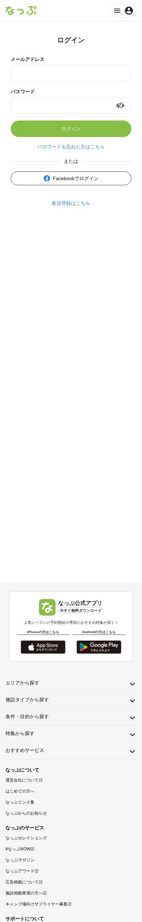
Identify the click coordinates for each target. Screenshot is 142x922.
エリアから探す (22, 682)
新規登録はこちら (71, 203)
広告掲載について (22, 882)
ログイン (71, 129)
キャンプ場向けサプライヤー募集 (37, 904)
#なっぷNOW (18, 849)
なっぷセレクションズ (26, 838)
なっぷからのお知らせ (26, 813)
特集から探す (20, 733)
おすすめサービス (25, 750)
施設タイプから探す (27, 699)
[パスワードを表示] (120, 105)
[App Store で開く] (43, 647)
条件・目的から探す (27, 716)
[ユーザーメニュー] (123, 11)
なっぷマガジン (20, 860)
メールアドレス (27, 59)
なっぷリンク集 (20, 802)
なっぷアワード (20, 871)
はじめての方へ (20, 791)
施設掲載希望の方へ (24, 893)
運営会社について (22, 780)
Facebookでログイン (76, 178)
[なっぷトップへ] (21, 10)
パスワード (23, 91)
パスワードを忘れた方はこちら (71, 146)
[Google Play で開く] (99, 647)
